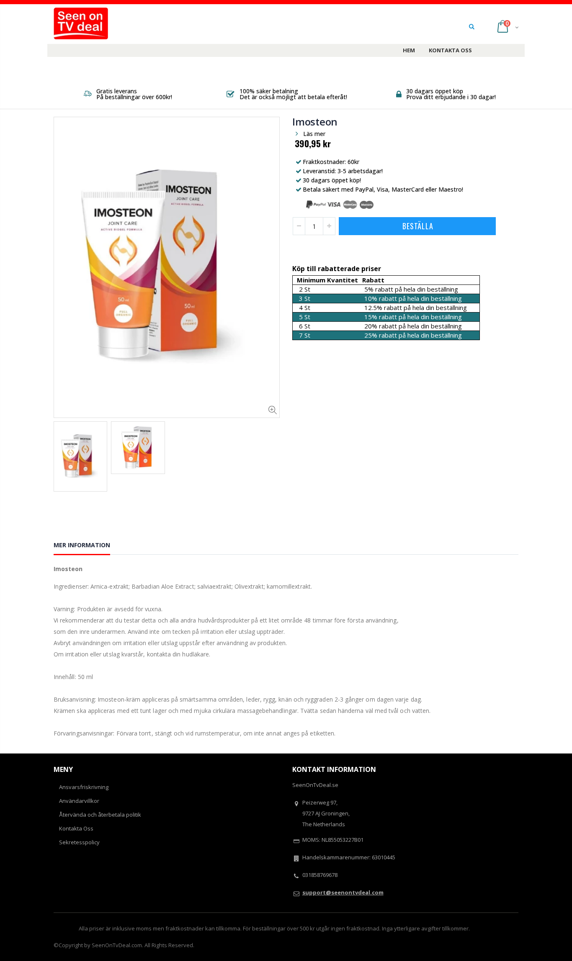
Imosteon (315, 121)
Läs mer (314, 134)
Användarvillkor (79, 801)
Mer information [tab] (82, 545)
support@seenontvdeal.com (343, 892)
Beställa (417, 225)
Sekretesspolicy (79, 842)
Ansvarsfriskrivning (83, 787)
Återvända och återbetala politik (100, 814)
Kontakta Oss (76, 828)
